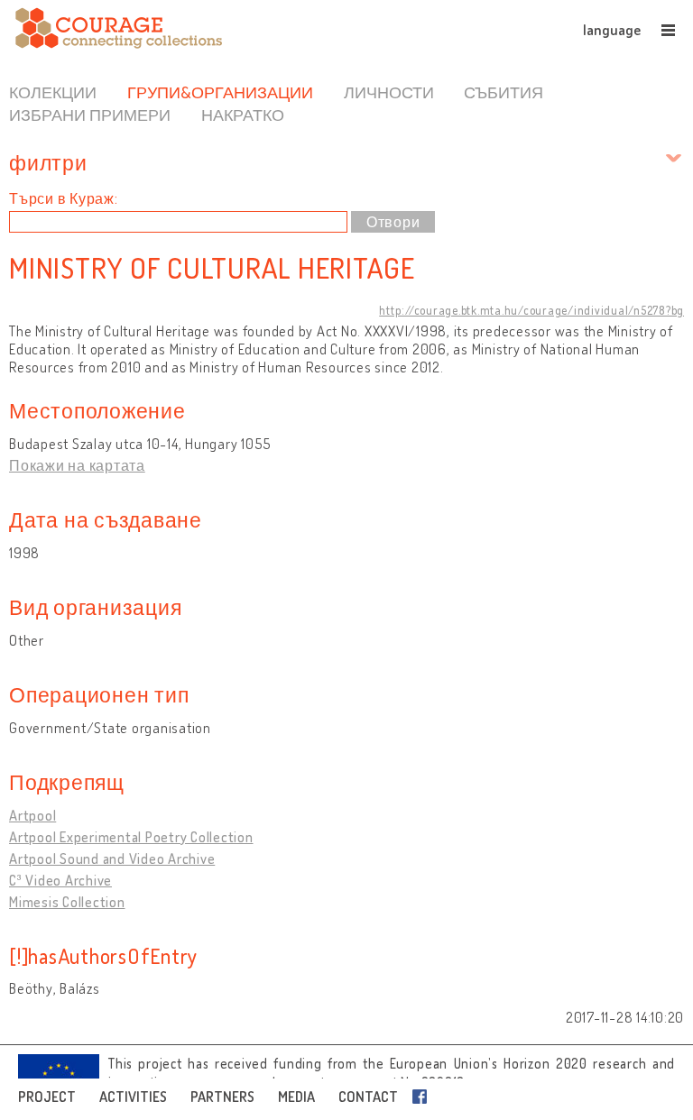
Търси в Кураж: (63, 198)
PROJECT (47, 1096)
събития (503, 92)
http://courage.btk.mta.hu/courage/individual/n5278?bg (531, 310)
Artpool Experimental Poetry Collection (131, 837)
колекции (53, 92)
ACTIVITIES (133, 1096)
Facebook (423, 1096)
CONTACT (368, 1096)
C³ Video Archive (60, 880)
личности (389, 92)
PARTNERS (222, 1096)
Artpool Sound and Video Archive (112, 858)
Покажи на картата (77, 465)
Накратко (242, 114)
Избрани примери (90, 114)
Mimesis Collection (67, 902)
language (612, 30)
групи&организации (220, 92)
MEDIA (296, 1096)
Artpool (32, 815)
